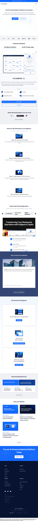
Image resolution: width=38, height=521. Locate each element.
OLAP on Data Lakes (7, 483)
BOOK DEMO (15, 18)
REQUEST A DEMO (19, 364)
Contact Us (6, 469)
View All (19, 442)
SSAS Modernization (7, 485)
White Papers (21, 485)
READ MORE (26, 251)
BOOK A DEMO (19, 456)
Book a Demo (19, 101)
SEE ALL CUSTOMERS (19, 292)
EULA (25, 510)
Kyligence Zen (22, 469)
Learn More (19, 105)
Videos (21, 489)
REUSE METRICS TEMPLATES (19, 343)
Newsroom (21, 487)
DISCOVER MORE (19, 395)
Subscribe (6, 476)
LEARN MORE (23, 18)
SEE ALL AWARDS (19, 119)
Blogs (20, 483)
